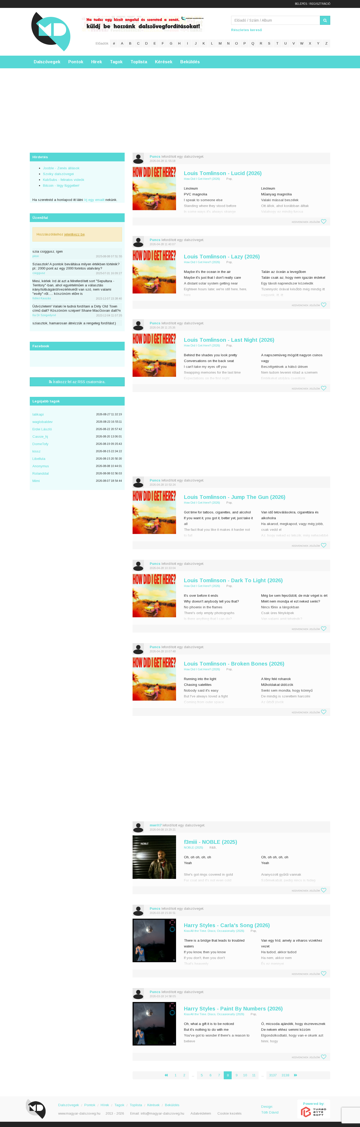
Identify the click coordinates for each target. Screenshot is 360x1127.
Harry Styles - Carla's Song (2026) (227, 925)
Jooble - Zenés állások (61, 168)
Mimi (36, 481)
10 (245, 1075)
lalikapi (38, 414)
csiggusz (38, 272)
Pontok (75, 62)
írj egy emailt (93, 200)
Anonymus (40, 466)
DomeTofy (40, 444)
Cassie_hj (40, 437)
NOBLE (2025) (193, 847)
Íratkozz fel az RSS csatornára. (78, 382)
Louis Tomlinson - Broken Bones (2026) (234, 664)
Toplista (138, 62)
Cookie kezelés (229, 1113)
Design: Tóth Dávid (270, 1109)
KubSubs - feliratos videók (63, 180)
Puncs (155, 156)
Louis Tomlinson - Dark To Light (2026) (233, 580)
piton (35, 256)
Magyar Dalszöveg (51, 31)
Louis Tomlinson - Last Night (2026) (229, 340)
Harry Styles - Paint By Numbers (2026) (233, 1009)
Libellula (38, 459)
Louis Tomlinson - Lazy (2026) (222, 256)
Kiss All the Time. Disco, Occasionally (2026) (214, 930)
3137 (273, 1075)
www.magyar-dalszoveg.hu (79, 1113)
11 (254, 1075)
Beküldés (190, 62)
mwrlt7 (156, 825)
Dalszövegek (47, 62)
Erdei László (42, 429)
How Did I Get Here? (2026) (202, 178)
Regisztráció (319, 3)
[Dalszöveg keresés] (325, 20)
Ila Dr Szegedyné (44, 315)
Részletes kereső (246, 30)
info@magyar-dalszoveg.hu (162, 1113)
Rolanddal (40, 473)
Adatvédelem (201, 1113)
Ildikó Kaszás (41, 298)
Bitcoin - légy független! (61, 185)
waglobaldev (42, 422)
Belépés (301, 3)
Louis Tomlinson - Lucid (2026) (223, 173)
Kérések (163, 62)
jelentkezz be (74, 234)
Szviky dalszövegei (58, 174)
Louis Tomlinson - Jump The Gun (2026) (234, 497)
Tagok (116, 62)
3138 (285, 1075)
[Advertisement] (180, 105)
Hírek (96, 62)
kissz (36, 451)
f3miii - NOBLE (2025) (210, 842)
